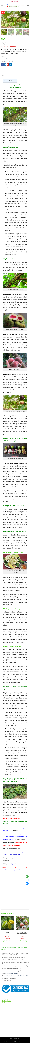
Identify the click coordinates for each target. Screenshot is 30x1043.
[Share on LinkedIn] (10, 64)
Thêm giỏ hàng (7, 940)
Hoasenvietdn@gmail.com (11, 973)
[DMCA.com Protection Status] (6, 1000)
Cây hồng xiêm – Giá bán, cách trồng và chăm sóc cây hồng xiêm (22, 933)
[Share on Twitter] (5, 64)
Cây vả (4, 61)
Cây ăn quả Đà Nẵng (19, 36)
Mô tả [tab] (3, 75)
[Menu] (2, 5)
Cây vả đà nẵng (9, 61)
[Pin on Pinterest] (8, 64)
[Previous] (3, 19)
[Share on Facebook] (2, 64)
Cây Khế (7, 932)
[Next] (26, 19)
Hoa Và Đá (25, 976)
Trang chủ (3, 36)
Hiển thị (14, 80)
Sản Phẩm (10, 36)
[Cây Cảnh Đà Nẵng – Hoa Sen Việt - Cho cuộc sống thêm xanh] (15, 5)
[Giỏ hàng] (28, 5)
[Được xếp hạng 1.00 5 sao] (8, 936)
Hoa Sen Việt (19, 976)
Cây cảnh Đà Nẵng (10, 976)
